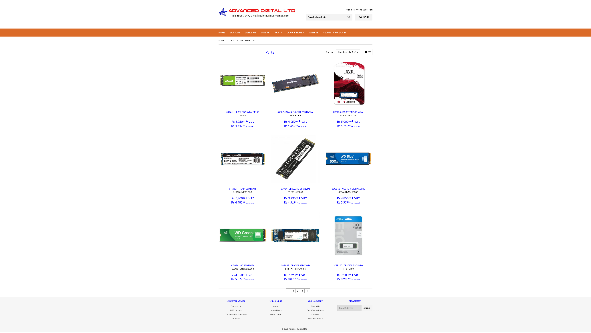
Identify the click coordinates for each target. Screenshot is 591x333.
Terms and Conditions (236, 314)
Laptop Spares (295, 32)
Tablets (313, 32)
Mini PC (265, 32)
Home (222, 32)
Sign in (349, 10)
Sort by (329, 52)
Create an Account (364, 10)
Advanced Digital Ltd (298, 329)
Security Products (334, 32)
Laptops (235, 32)
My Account (275, 314)
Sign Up (367, 308)
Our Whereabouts (315, 310)
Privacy (236, 318)
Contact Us (236, 306)
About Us (315, 306)
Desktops (250, 32)
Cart (366, 17)
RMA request (236, 310)
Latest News (276, 310)
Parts (278, 32)
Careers (315, 314)
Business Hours (315, 318)
